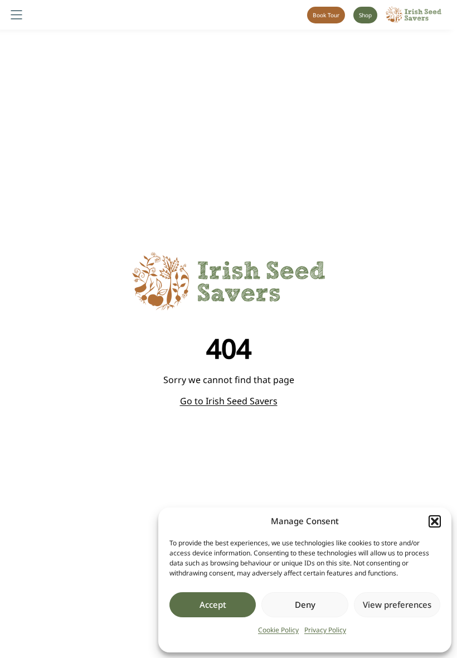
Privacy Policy (325, 630)
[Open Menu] (16, 14)
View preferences (397, 604)
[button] (434, 521)
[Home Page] (413, 15)
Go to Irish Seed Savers (229, 401)
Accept (213, 604)
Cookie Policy (278, 630)
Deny (305, 604)
